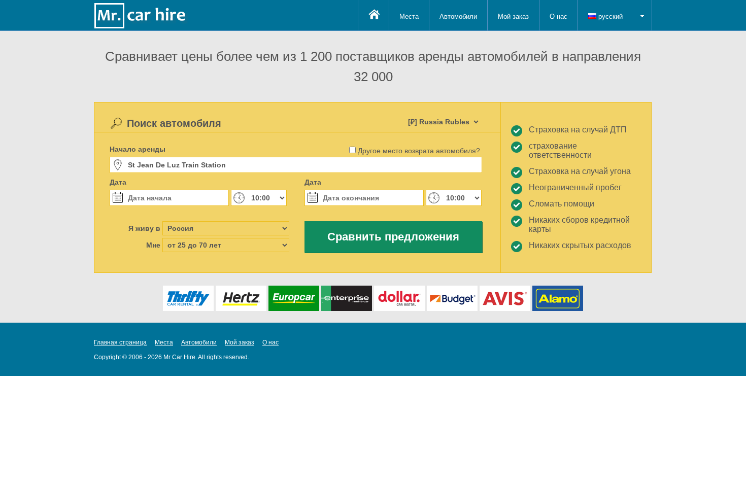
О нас (558, 16)
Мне (153, 245)
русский (609, 16)
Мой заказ (513, 16)
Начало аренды (137, 149)
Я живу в (144, 228)
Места (409, 16)
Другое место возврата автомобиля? (419, 151)
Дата (118, 182)
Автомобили (458, 16)
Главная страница (120, 342)
